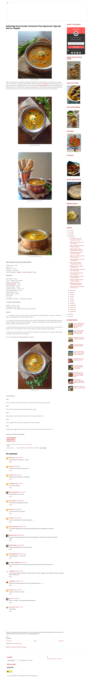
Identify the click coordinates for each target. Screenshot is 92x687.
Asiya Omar (12, 607)
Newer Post (8, 640)
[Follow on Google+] (77, 53)
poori (35, 272)
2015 (69, 314)
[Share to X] (43, 448)
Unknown (11, 474)
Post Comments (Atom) (17, 643)
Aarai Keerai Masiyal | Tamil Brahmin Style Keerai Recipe (78, 367)
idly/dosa (29, 272)
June (71, 298)
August (71, 303)
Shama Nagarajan (13, 492)
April (71, 294)
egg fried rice (47, 83)
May (71, 296)
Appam (19, 272)
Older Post (61, 640)
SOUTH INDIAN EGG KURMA (32, 447)
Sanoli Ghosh (12, 581)
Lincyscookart (12, 500)
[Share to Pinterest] (45, 448)
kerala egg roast (43, 85)
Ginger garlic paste (11, 283)
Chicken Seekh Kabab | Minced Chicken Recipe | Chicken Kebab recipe (79, 353)
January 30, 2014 (15, 598)
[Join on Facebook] (72, 53)
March (71, 292)
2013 (69, 233)
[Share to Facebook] (44, 448)
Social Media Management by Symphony (54, 658)
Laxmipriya (12, 483)
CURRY (21, 447)
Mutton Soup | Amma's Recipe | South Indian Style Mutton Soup (79, 332)
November (72, 309)
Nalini (30, 444)
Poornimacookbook (13, 553)
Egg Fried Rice (11, 439)
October (71, 307)
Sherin (10, 466)
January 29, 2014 (22, 553)
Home (35, 640)
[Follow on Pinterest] (80, 53)
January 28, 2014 (19, 457)
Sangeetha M (12, 571)
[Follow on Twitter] (75, 53)
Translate (30, 660)
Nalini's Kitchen (13, 545)
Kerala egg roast (11, 437)
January (71, 237)
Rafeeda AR (12, 457)
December (72, 311)
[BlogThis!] (41, 448)
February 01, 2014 (19, 607)
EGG (24, 447)
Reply (10, 461)
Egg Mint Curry (11, 441)
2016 (69, 316)
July (71, 301)
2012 (69, 230)
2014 (69, 235)
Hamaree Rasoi (12, 535)
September (72, 305)
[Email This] (40, 448)
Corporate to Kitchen (14, 562)
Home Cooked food (13, 526)
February (72, 290)
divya (10, 598)
